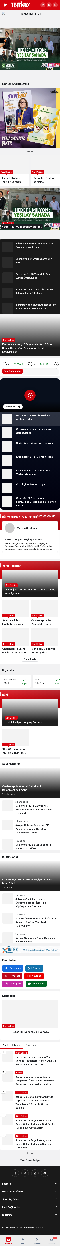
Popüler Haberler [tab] (11, 1045)
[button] (42, 4)
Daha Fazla (30, 659)
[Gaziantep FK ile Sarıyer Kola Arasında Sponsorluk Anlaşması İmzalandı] (30, 807)
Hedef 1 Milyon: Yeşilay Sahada (23, 539)
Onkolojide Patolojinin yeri (31, 484)
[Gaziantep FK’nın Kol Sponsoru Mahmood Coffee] (30, 843)
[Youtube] (44, 1173)
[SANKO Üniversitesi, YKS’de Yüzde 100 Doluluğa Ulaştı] (15, 742)
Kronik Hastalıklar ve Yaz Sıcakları (35, 456)
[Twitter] (25, 1173)
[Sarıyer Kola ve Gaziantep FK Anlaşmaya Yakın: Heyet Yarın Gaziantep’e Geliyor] (30, 827)
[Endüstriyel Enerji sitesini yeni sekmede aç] (30, 19)
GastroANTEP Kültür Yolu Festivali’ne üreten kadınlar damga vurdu (36, 502)
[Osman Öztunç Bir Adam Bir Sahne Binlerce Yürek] (30, 936)
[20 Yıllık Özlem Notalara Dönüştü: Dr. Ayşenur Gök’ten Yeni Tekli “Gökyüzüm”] (30, 920)
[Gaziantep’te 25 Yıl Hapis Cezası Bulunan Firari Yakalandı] (30, 293)
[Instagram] (35, 1173)
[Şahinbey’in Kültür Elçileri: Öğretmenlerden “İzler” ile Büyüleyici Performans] (30, 901)
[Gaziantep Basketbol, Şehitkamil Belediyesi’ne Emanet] (30, 783)
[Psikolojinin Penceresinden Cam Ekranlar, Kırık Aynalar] (30, 247)
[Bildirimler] (55, 4)
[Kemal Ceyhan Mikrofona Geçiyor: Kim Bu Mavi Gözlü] (30, 876)
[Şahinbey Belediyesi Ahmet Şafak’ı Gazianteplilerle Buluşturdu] (30, 307)
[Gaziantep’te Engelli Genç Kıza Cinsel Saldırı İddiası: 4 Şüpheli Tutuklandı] (30, 1141)
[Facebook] (15, 1173)
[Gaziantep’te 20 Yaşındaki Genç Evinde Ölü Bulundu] (30, 277)
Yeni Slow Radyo (30, 1160)
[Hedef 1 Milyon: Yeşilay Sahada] (30, 49)
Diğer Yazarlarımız (47, 516)
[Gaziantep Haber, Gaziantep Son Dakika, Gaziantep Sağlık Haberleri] (20, 4)
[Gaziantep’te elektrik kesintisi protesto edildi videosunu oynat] (30, 395)
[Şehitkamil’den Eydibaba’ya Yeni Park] (30, 262)
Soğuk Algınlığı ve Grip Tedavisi (34, 443)
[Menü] (5, 5)
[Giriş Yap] (49, 4)
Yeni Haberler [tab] (33, 1045)
